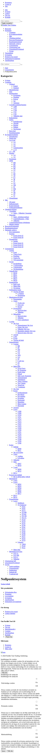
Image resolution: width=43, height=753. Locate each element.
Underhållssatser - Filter (21, 219)
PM (14, 189)
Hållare (15, 127)
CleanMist (12, 211)
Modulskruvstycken (15, 551)
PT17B (24, 516)
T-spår (15, 467)
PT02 (23, 508)
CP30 (19, 430)
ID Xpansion (22, 370)
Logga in (8, 4)
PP (14, 191)
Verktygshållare (14, 566)
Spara (3, 751)
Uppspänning (13, 45)
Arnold (15, 335)
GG (19, 357)
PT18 (23, 520)
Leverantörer (9, 596)
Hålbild (15, 447)
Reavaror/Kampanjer (16, 40)
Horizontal (21, 400)
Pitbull (20, 374)
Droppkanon (13, 136)
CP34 (19, 437)
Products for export (11, 57)
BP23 (15, 278)
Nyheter (7, 12)
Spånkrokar (13, 570)
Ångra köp (9, 637)
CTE (15, 114)
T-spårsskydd (13, 574)
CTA (15, 108)
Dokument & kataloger (12, 59)
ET (14, 178)
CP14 (19, 422)
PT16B (24, 512)
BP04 (19, 488)
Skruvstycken (22, 310)
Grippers (20, 542)
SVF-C (15, 557)
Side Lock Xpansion (24, 376)
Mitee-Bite (16, 286)
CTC (15, 112)
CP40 (19, 443)
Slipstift (15, 123)
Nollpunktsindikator (15, 207)
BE (14, 164)
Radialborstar (17, 121)
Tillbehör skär (17, 116)
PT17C (24, 518)
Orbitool (12, 84)
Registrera (8, 2)
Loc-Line (12, 140)
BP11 (19, 450)
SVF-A (15, 553)
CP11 (19, 417)
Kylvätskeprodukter (15, 34)
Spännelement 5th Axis (25, 325)
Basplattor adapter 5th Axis (26, 331)
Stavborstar (17, 129)
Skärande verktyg (15, 44)
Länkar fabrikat (10, 613)
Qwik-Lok (21, 303)
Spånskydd (12, 572)
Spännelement (13, 342)
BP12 (19, 471)
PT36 (23, 525)
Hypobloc (21, 398)
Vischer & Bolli (18, 292)
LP (14, 183)
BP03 (19, 486)
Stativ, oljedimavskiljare (21, 217)
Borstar (15, 125)
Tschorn (16, 407)
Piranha (11, 153)
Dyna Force (21, 368)
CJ (14, 172)
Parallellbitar (17, 264)
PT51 (23, 536)
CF (14, 170)
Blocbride (21, 406)
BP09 (19, 469)
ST (14, 194)
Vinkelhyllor (13, 271)
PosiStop (16, 256)
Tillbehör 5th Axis (23, 329)
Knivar (15, 99)
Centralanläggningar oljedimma (19, 222)
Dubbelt (16, 88)
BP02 (19, 484)
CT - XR (12, 151)
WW (19, 355)
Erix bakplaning (14, 232)
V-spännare (21, 387)
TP (14, 176)
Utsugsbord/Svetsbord (16, 49)
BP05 (19, 490)
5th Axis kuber (18, 452)
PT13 (23, 510)
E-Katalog (8, 55)
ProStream (12, 159)
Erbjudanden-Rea (11, 592)
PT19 (23, 522)
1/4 (14, 142)
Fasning (11, 234)
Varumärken (9, 53)
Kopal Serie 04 (18, 237)
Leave (15, 409)
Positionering (13, 282)
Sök (6, 6)
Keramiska (16, 95)
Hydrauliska (17, 308)
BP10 (19, 465)
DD (19, 350)
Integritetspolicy (10, 629)
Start (6, 68)
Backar (20, 307)
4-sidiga (20, 456)
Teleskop (16, 103)
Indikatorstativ (14, 204)
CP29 (19, 428)
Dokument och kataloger (13, 602)
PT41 (23, 527)
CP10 (19, 415)
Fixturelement (13, 499)
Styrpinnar (16, 288)
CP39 (19, 441)
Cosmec (16, 344)
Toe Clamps (21, 383)
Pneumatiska (17, 299)
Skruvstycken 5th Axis (25, 333)
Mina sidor (8, 649)
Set (14, 101)
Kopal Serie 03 (18, 245)
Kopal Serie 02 (18, 235)
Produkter (8, 30)
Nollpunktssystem (15, 290)
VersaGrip (21, 385)
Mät (10, 36)
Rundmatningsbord (15, 42)
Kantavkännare (14, 206)
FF (18, 359)
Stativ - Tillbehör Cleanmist (22, 213)
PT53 (23, 540)
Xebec (11, 120)
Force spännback (23, 320)
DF (14, 174)
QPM (11, 161)
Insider (15, 241)
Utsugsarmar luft (14, 47)
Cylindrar (21, 293)
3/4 (14, 146)
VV (19, 353)
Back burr (12, 131)
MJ (14, 168)
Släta (15, 462)
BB (14, 163)
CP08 (19, 411)
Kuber (11, 445)
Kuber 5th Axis (23, 327)
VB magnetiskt (18, 260)
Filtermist (12, 215)
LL (19, 364)
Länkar (7, 13)
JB (14, 179)
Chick (15, 301)
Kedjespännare (22, 393)
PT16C (24, 514)
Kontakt (7, 17)
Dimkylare (12, 138)
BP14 (15, 497)
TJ (14, 196)
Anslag (11, 250)
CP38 (19, 439)
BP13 (15, 473)
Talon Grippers (22, 381)
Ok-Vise (16, 389)
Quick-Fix (16, 258)
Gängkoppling (18, 148)
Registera (8, 645)
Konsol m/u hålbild (15, 475)
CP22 (19, 424)
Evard (15, 338)
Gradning (12, 32)
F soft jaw (21, 361)
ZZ (19, 363)
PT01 (23, 507)
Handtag (16, 97)
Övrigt (11, 51)
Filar (10, 92)
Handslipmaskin (14, 133)
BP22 (15, 277)
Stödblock (21, 503)
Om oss (7, 15)
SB (14, 192)
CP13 (19, 421)
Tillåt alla (4, 672)
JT (14, 181)
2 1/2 (15, 149)
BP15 (15, 495)
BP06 (19, 492)
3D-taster (12, 202)
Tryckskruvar (22, 505)
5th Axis (16, 323)
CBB (15, 106)
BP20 (15, 273)
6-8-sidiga (21, 458)
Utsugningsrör (14, 568)
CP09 (19, 413)
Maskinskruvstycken (16, 297)
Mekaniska (17, 314)
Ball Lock (16, 284)
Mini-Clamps (22, 404)
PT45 (23, 531)
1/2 (14, 144)
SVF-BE (16, 555)
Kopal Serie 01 (18, 243)
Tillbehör (16, 221)
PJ (14, 187)
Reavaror (8, 29)
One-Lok (21, 305)
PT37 (23, 529)
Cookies (7, 631)
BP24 (15, 280)
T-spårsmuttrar (18, 265)
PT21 (23, 548)
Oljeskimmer (13, 198)
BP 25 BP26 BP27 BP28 (21, 477)
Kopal (15, 391)
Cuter (15, 336)
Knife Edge (21, 372)
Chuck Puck (17, 254)
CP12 (19, 419)
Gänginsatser (17, 267)
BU (14, 166)
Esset (15, 252)
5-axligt (11, 321)
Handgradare (13, 93)
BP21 (15, 275)
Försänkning (13, 239)
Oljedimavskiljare (15, 38)
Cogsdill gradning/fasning (17, 105)
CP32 (19, 434)
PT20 (23, 546)
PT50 (23, 535)
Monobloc (21, 402)
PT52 (23, 538)
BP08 (19, 449)
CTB (15, 110)
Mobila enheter (14, 224)
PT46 (23, 533)
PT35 (23, 523)
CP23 (19, 426)
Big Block (21, 394)
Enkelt (15, 86)
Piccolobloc (21, 396)
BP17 (19, 493)
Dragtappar (21, 295)
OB (14, 185)
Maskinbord (13, 479)
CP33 (19, 436)
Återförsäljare (9, 60)
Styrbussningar (18, 269)
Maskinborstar (14, 90)
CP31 (19, 432)
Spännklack (21, 379)
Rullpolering (13, 118)
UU (19, 351)
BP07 (19, 464)
